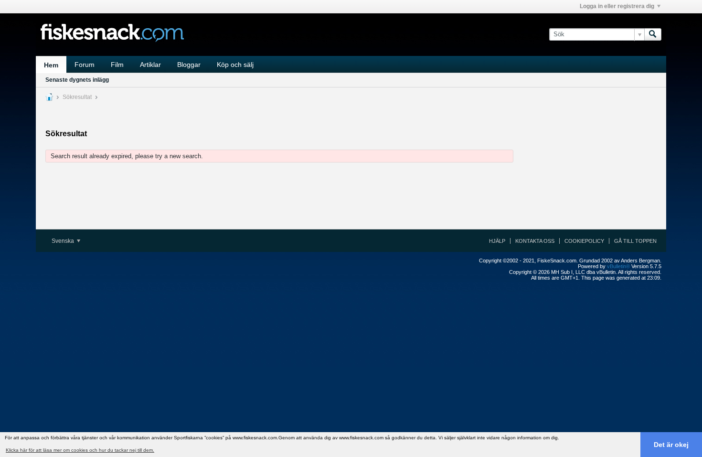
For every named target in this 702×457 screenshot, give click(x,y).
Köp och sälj (235, 64)
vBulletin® (618, 266)
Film (117, 64)
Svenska (63, 241)
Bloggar (189, 64)
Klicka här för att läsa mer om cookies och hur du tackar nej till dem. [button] (80, 450)
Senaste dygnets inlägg (77, 79)
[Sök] (652, 34)
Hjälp (497, 241)
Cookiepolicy (584, 241)
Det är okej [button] (671, 444)
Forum (84, 64)
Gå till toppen (635, 241)
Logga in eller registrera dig (617, 6)
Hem (51, 65)
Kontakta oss (534, 241)
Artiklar (150, 64)
